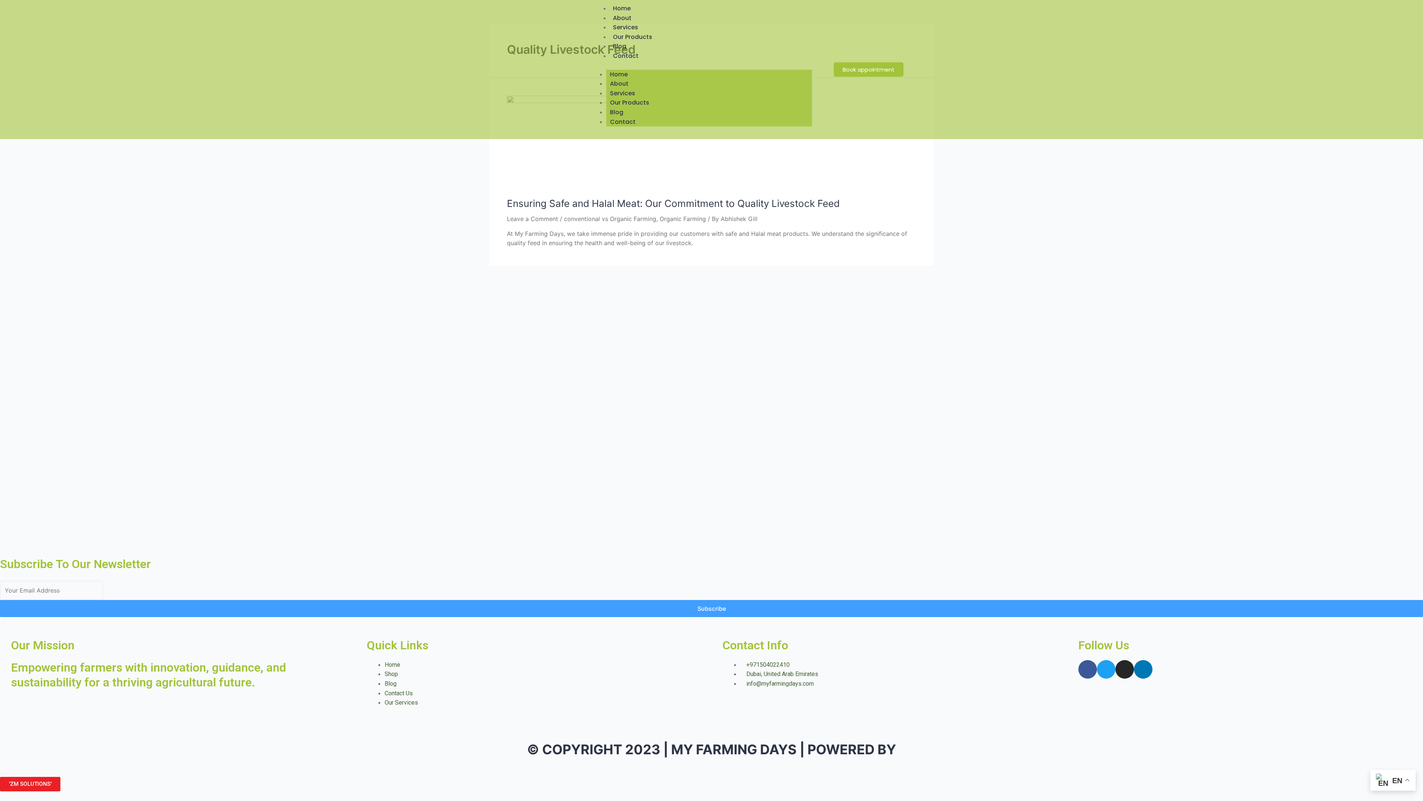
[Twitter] (1106, 669)
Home (622, 8)
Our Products (632, 37)
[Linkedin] (1143, 669)
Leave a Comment (532, 218)
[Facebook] (1087, 669)
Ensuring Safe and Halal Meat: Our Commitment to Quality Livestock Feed (673, 203)
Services (625, 27)
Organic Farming (683, 218)
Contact (625, 56)
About (622, 18)
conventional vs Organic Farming (610, 218)
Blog (619, 46)
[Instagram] (1124, 669)
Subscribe (711, 608)
